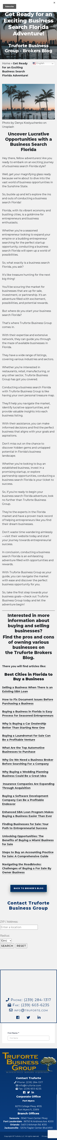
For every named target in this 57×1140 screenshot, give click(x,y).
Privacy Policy (47, 1136)
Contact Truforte (28, 1078)
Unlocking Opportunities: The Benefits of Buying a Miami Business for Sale (28, 840)
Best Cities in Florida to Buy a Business (28, 676)
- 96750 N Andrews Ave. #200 (28, 1121)
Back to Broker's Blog (28, 888)
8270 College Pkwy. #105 (28, 1108)
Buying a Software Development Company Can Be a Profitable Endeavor (25, 800)
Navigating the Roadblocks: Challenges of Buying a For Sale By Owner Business (26, 868)
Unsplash (8, 126)
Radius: (5, 935)
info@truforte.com (30, 1010)
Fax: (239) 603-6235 (30, 1005)
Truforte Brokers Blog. (32, 655)
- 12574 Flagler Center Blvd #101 (28, 1128)
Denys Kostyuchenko (29, 122)
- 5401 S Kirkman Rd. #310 (28, 1124)
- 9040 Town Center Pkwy (28, 1118)
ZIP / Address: (9, 921)
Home (6, 63)
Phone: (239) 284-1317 (29, 1082)
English (40, 63)
